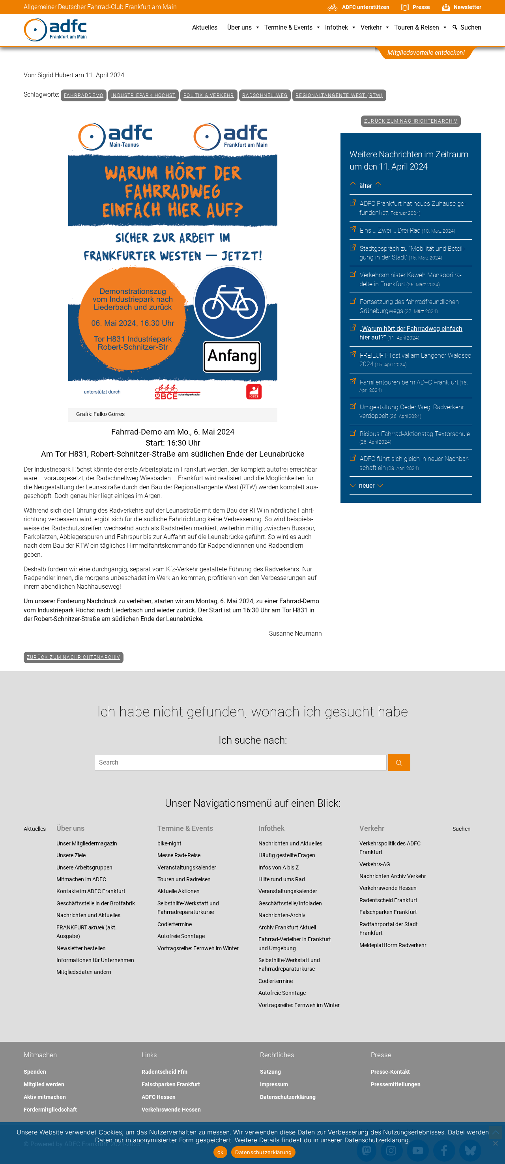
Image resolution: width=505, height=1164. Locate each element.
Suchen (462, 829)
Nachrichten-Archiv (281, 915)
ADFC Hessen (159, 1097)
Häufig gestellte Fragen (286, 855)
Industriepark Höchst (143, 95)
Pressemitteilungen (396, 1084)
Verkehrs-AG (374, 864)
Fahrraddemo (83, 95)
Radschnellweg (265, 95)
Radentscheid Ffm (164, 1072)
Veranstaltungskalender (186, 867)
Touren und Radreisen (184, 879)
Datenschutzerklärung (288, 1097)
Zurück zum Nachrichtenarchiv (411, 121)
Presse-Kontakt (390, 1072)
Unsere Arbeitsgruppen (84, 867)
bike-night (169, 843)
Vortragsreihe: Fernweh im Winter (198, 948)
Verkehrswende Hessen (388, 888)
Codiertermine (174, 924)
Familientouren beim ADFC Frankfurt (409, 382)
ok (220, 1152)
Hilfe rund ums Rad (281, 879)
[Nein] (495, 1143)
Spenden (35, 1072)
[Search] (399, 762)
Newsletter (467, 7)
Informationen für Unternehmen (95, 960)
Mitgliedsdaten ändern (83, 972)
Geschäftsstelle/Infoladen (290, 903)
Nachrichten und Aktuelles (88, 915)
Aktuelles (204, 27)
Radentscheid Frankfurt (388, 900)
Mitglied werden (44, 1084)
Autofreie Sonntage (181, 936)
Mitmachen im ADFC (81, 879)
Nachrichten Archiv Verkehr (392, 876)
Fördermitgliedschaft (50, 1109)
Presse (421, 7)
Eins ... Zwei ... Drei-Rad (390, 230)
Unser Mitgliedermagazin (86, 843)
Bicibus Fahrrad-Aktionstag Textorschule (415, 434)
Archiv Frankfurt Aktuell (287, 927)
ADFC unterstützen (365, 7)
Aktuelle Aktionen (178, 891)
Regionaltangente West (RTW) (339, 95)
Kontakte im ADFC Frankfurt (90, 891)
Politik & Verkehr (208, 95)
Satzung (270, 1072)
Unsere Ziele (71, 855)
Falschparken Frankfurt (388, 912)
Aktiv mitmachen (45, 1097)
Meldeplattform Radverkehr (392, 945)
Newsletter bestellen (81, 948)
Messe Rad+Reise (178, 855)
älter (365, 186)
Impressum (274, 1084)
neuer (365, 485)
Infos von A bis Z (278, 867)
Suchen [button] (470, 27)
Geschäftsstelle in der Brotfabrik (95, 903)
